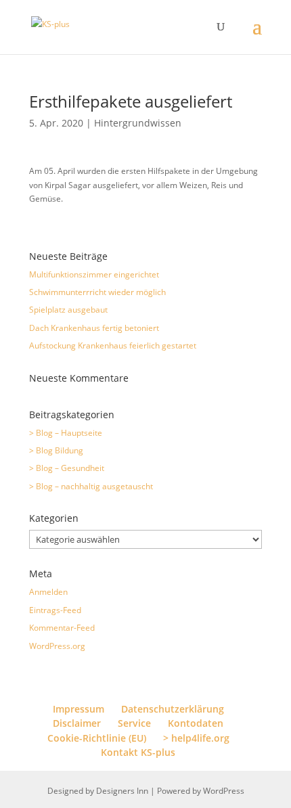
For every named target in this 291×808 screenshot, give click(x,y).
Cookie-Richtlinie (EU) (96, 738)
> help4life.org (196, 738)
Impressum (78, 708)
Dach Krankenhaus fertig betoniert (94, 328)
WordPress (223, 790)
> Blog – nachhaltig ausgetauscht (91, 486)
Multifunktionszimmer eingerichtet (94, 274)
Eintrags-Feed (55, 610)
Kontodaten (195, 723)
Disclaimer (77, 723)
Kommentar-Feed (62, 627)
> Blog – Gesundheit (66, 468)
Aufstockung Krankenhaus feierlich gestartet (112, 345)
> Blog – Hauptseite (65, 433)
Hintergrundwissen (137, 122)
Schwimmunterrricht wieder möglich (97, 292)
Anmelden (48, 592)
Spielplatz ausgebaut (68, 309)
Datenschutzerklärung (172, 708)
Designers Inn (122, 790)
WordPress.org (57, 646)
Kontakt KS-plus (138, 752)
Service (134, 723)
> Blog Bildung (56, 450)
